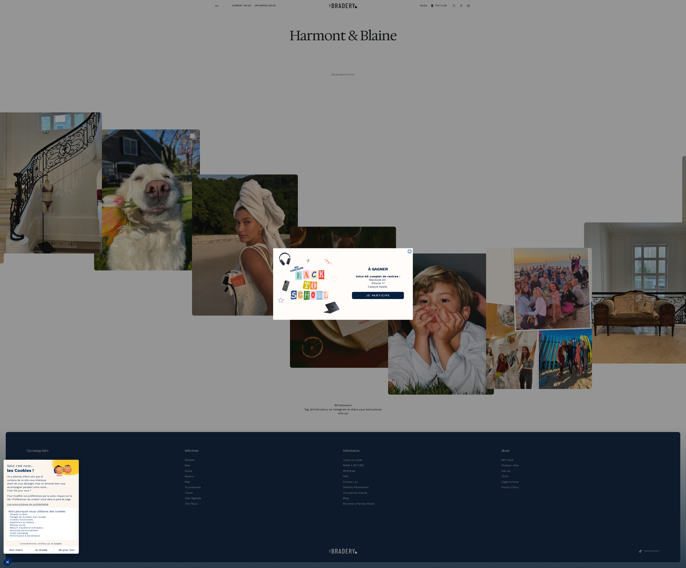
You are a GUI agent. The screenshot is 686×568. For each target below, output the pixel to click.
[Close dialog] (409, 251)
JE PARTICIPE (378, 295)
